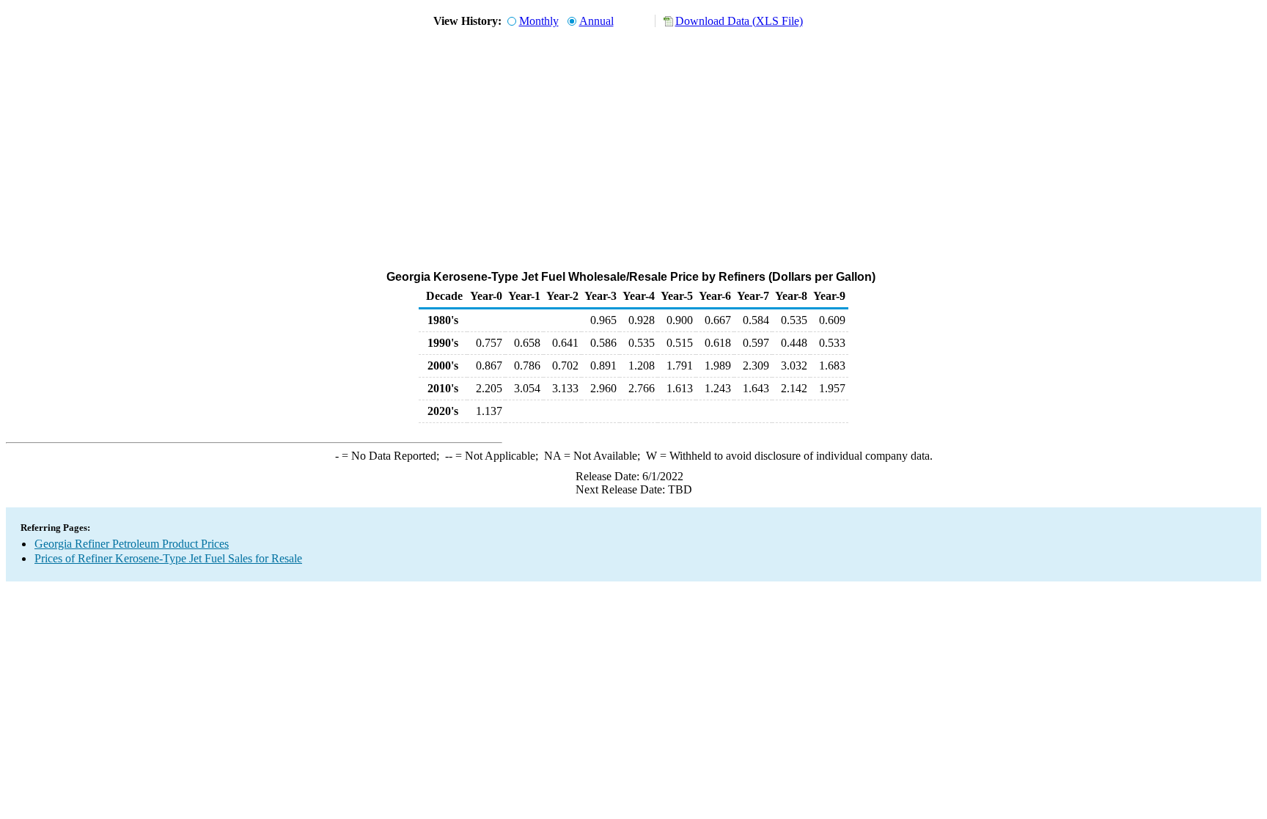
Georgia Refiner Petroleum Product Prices (131, 543)
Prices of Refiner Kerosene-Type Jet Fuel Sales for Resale (168, 558)
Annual (596, 21)
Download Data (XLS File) (739, 21)
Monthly (539, 21)
